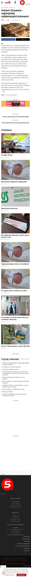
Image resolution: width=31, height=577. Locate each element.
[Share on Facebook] (8, 39)
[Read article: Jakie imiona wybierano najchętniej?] (15, 170)
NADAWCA (27, 548)
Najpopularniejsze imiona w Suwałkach (15, 264)
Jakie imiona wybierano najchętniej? (14, 182)
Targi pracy (4, 561)
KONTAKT (27, 551)
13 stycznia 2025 (6, 184)
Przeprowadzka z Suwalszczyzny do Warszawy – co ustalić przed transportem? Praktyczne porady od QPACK (15, 373)
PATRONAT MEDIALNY (23, 543)
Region (11, 7)
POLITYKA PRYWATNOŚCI (22, 546)
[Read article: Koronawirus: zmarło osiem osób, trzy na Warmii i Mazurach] (15, 306)
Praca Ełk (3, 560)
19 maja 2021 (5, 348)
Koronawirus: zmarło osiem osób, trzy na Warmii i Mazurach (14, 318)
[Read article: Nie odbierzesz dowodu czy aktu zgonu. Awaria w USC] (15, 223)
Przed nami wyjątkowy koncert (10, 369)
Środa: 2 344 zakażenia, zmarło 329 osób (15, 346)
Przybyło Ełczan (6, 155)
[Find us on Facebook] (1, 494)
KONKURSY (27, 536)
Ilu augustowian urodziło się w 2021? (14, 291)
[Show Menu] (2, 2)
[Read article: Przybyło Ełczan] (15, 143)
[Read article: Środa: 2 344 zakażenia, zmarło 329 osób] (15, 334)
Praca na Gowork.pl (6, 563)
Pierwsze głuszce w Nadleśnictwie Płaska (13, 389)
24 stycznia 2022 (16, 20)
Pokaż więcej (15, 353)
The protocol (22, 560)
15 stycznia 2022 (6, 293)
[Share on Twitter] (23, 39)
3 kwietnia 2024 (5, 210)
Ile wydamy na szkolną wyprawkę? (11, 367)
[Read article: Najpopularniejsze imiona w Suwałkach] (15, 252)
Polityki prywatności (10, 575)
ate (8, 20)
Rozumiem (21, 575)
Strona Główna (4, 7)
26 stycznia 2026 (6, 157)
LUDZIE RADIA (26, 539)
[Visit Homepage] (7, 2)
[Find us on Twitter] (4, 494)
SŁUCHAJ (27, 4)
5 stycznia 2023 (5, 266)
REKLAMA (27, 541)
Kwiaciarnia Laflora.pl (18, 563)
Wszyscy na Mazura (7, 391)
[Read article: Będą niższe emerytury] (15, 197)
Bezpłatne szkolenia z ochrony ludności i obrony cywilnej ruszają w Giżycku (15, 386)
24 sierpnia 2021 (5, 321)
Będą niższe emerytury (9, 208)
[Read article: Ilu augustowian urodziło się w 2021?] (15, 279)
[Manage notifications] (3, 573)
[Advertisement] (15, 416)
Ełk (14, 7)
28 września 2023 (6, 239)
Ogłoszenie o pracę (13, 560)
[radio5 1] (15, 103)
